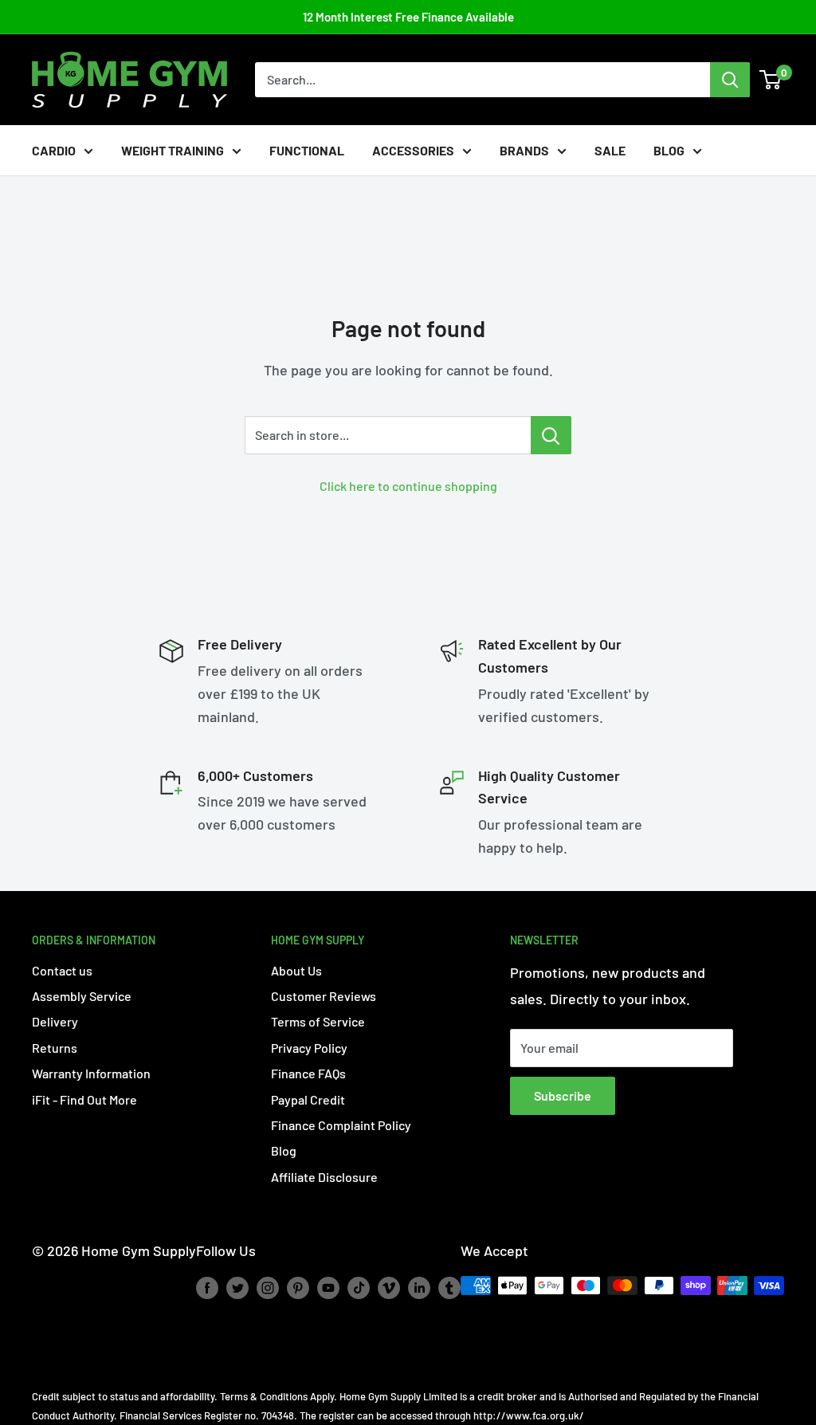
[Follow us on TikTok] (358, 1287)
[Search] (730, 79)
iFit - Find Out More (84, 1099)
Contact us (62, 970)
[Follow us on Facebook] (207, 1287)
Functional (306, 150)
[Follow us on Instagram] (268, 1287)
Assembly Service (81, 995)
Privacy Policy (309, 1047)
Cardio (54, 150)
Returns (54, 1047)
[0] (771, 79)
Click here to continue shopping (408, 485)
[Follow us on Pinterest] (298, 1287)
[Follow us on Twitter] (237, 1287)
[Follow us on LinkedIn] (419, 1287)
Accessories (413, 150)
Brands (524, 150)
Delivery (55, 1021)
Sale (610, 150)
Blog (669, 150)
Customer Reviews (323, 995)
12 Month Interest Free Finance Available (408, 17)
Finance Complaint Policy (341, 1125)
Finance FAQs (308, 1073)
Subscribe (562, 1095)
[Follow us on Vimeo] (389, 1287)
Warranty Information (91, 1073)
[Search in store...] (551, 435)
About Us (296, 970)
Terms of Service (318, 1021)
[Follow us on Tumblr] (449, 1287)
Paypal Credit (308, 1099)
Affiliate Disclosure (324, 1176)
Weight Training (172, 150)
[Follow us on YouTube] (328, 1287)
